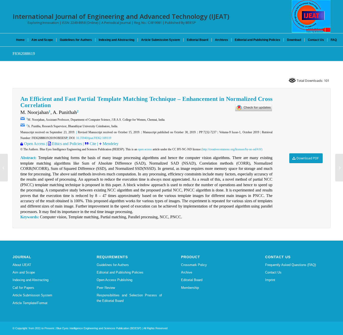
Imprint (270, 280)
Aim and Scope (24, 272)
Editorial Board (191, 280)
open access (145, 149)
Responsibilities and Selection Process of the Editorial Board (129, 297)
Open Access (34, 144)
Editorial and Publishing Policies (120, 272)
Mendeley (111, 144)
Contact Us (273, 272)
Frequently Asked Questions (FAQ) (290, 265)
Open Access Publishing (114, 280)
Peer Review (106, 288)
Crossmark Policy (194, 265)
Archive (186, 272)
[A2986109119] (4, 167)
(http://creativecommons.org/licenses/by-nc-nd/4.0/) (231, 149)
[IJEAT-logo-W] (311, 16)
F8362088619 (24, 53)
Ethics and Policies (66, 144)
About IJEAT (22, 265)
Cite (93, 144)
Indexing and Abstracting (30, 280)
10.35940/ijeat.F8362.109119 (93, 138)
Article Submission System (32, 295)
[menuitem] (20, 40)
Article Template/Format (30, 303)
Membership (190, 288)
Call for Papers (23, 288)
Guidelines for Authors (113, 265)
